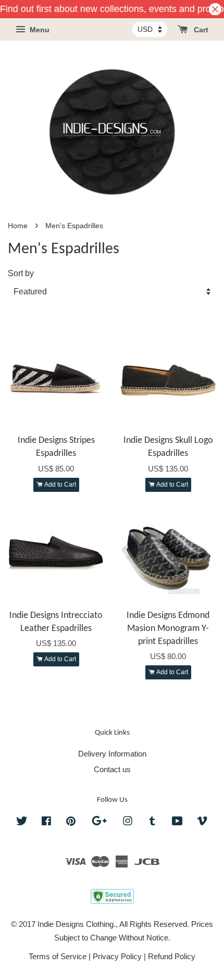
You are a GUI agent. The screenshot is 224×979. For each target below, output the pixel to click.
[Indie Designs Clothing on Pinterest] (71, 822)
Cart (200, 30)
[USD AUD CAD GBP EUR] (149, 29)
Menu (38, 30)
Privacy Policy (117, 956)
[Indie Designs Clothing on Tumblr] (152, 822)
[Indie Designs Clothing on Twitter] (22, 822)
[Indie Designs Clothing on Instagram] (127, 822)
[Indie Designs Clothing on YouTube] (177, 822)
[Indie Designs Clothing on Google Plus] (99, 822)
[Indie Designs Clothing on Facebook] (46, 822)
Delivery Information (112, 753)
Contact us (112, 769)
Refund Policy (171, 956)
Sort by (21, 273)
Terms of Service (57, 956)
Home (18, 226)
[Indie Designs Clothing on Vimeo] (202, 822)
